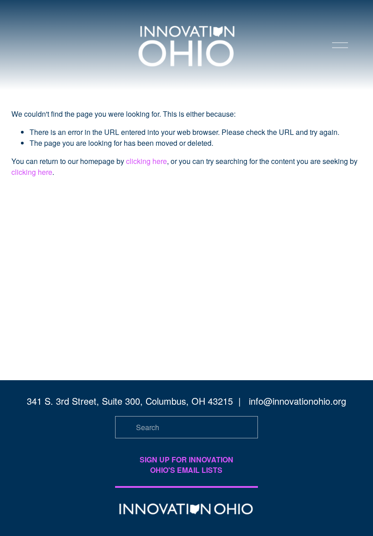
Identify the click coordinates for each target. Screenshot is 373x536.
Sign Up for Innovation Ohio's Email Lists (186, 464)
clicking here (146, 161)
